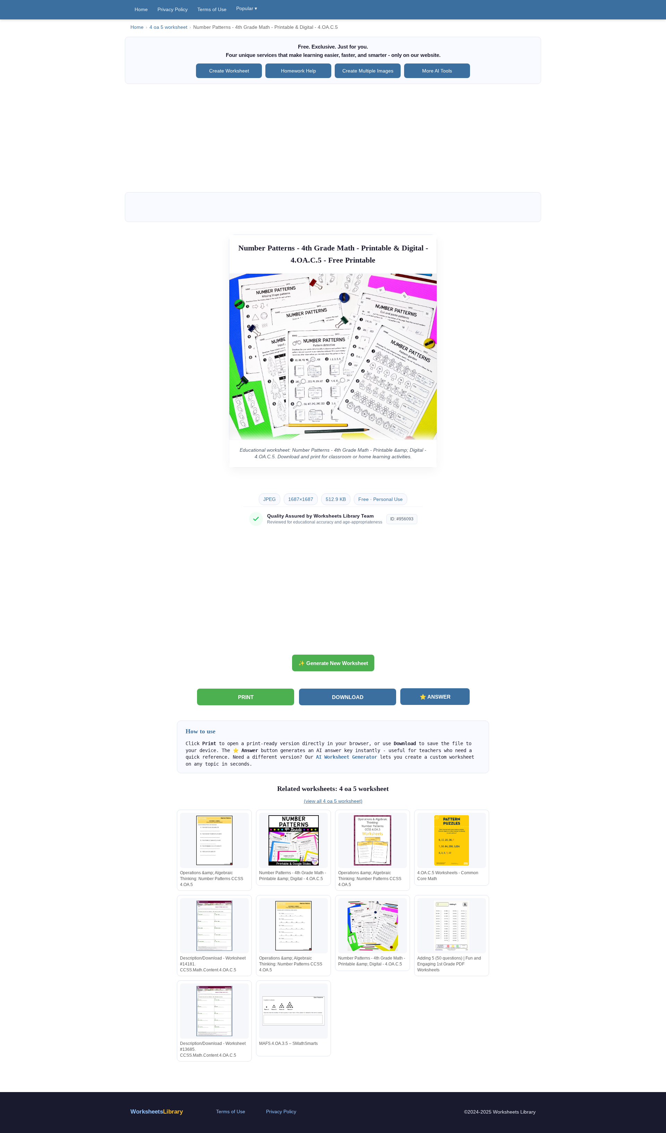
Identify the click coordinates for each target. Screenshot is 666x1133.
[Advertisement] (333, 138)
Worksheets (156, 1111)
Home (141, 9)
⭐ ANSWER (435, 697)
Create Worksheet (229, 71)
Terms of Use (212, 9)
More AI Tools (437, 71)
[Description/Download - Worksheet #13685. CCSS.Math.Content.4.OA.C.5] (214, 1011)
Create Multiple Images (367, 71)
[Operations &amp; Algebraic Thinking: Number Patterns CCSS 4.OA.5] (214, 840)
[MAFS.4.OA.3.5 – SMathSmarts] (293, 1011)
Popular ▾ (246, 8)
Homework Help (298, 71)
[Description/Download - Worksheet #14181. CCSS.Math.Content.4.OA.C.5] (214, 926)
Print (246, 697)
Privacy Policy (172, 9)
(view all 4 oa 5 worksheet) (333, 801)
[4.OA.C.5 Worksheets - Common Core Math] (451, 840)
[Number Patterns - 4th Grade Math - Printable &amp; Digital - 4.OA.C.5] (293, 840)
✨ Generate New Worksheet (333, 663)
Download (348, 697)
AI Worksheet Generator (346, 757)
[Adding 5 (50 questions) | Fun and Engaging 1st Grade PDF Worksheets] (451, 926)
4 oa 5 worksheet (168, 27)
